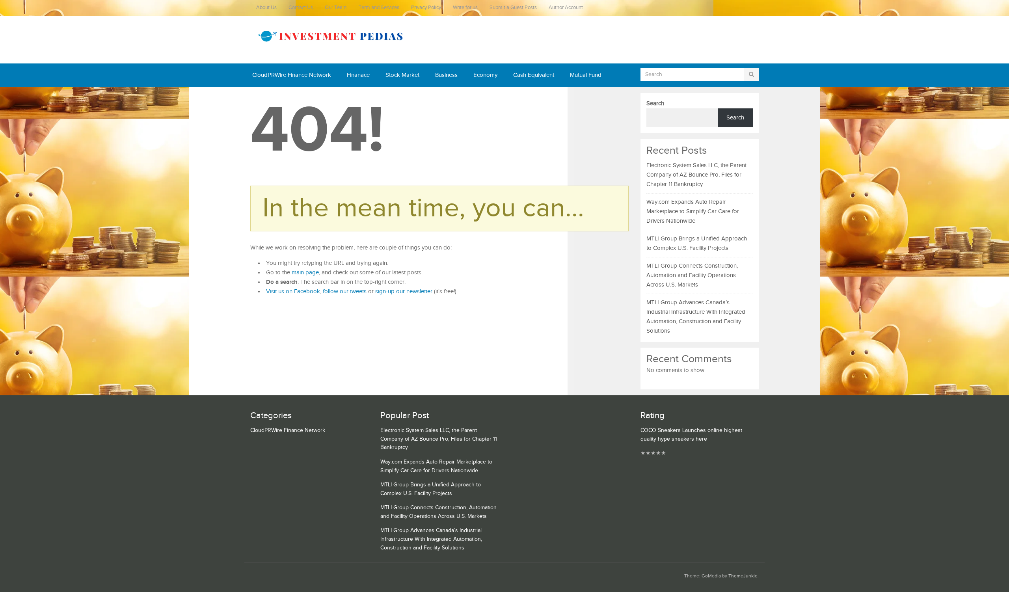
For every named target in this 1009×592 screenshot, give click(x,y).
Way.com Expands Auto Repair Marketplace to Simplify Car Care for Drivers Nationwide (692, 211)
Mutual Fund (585, 75)
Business (446, 75)
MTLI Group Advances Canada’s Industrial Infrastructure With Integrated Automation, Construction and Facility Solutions (431, 539)
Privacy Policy (426, 8)
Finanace (358, 75)
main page (305, 272)
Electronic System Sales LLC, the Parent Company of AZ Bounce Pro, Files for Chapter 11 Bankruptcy (696, 175)
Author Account (566, 8)
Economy (485, 75)
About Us (266, 8)
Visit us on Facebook (293, 291)
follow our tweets (345, 291)
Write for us (465, 8)
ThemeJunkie (743, 576)
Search (655, 103)
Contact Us (301, 8)
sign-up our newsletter (403, 291)
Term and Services (379, 8)
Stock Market (402, 75)
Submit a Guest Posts (513, 8)
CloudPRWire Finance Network (291, 75)
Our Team (336, 8)
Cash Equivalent (533, 75)
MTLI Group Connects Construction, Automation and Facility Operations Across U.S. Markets (692, 275)
